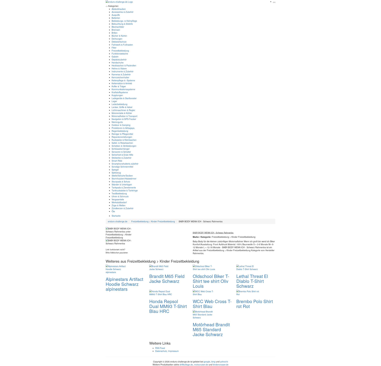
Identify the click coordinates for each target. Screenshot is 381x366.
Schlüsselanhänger (121, 148)
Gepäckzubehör (119, 59)
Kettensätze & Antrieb (122, 83)
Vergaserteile (118, 199)
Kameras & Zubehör (121, 74)
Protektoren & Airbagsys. (123, 127)
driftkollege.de (186, 364)
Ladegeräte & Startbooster (124, 98)
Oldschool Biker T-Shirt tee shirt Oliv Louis (211, 281)
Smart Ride (117, 160)
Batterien (116, 17)
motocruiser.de (201, 364)
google (207, 361)
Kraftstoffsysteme (120, 92)
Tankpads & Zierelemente (124, 187)
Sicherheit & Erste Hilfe (122, 154)
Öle (113, 211)
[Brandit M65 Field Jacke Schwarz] (161, 267)
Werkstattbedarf (119, 202)
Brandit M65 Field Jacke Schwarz (167, 278)
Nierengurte (117, 122)
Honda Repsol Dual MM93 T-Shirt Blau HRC (168, 306)
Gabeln (115, 56)
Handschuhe (118, 62)
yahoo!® (224, 361)
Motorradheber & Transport (124, 116)
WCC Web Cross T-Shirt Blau (212, 303)
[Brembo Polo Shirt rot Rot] (248, 292)
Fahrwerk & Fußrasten (122, 44)
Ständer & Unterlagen (122, 184)
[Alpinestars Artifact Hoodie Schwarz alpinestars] (117, 268)
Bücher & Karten (119, 35)
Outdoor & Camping (121, 124)
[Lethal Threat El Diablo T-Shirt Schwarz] (248, 267)
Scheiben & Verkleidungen (124, 145)
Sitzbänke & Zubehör (121, 157)
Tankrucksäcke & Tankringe (125, 190)
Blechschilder (118, 26)
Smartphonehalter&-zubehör (125, 163)
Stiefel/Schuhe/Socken (122, 175)
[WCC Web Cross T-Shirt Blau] (205, 292)
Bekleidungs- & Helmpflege (124, 20)
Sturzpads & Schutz (121, 181)
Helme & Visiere (119, 68)
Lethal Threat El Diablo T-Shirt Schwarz (252, 281)
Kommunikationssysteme (123, 89)
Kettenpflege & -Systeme (123, 80)
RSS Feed (160, 348)
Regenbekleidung (120, 130)
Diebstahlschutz (119, 41)
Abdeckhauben (119, 8)
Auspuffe (116, 14)
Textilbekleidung (119, 193)
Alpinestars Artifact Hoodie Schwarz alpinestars (124, 284)
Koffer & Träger (119, 86)
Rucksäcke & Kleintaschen (124, 139)
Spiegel (115, 169)
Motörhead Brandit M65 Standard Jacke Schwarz (211, 329)
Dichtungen (117, 38)
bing (213, 361)
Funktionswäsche (120, 53)
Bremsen (116, 29)
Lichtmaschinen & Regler (123, 110)
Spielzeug (116, 172)
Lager (114, 101)
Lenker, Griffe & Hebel (122, 107)
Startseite (116, 215)
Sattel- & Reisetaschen (122, 142)
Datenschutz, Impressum (167, 350)
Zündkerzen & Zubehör (122, 208)
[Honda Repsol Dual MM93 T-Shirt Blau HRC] (161, 292)
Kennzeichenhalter (120, 77)
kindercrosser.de (220, 364)
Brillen (114, 32)
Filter (114, 47)
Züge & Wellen (118, 205)
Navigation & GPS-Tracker (124, 119)
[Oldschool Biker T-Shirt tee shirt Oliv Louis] (205, 267)
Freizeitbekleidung (120, 50)
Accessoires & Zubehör (122, 11)
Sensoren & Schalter (121, 151)
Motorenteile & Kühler (122, 113)
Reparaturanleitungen (122, 136)
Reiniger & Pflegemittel (122, 133)
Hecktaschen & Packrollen (124, 65)
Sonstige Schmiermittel (122, 166)
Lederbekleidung (119, 104)
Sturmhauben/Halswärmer (124, 178)
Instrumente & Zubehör (122, 71)
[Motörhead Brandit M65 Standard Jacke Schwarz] (205, 314)
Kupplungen (117, 95)
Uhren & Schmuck (120, 196)
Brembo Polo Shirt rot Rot (254, 303)
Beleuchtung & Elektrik (122, 23)
